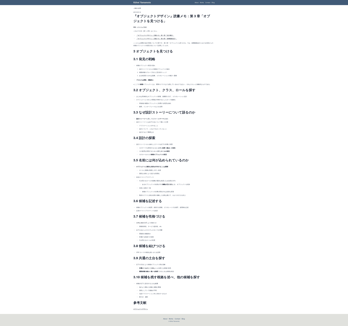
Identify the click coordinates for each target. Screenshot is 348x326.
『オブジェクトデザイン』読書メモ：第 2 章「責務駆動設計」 (156, 39)
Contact (207, 2)
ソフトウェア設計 (142, 27)
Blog (213, 2)
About (196, 2)
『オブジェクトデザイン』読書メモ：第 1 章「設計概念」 (155, 35)
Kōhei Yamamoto (142, 2)
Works (202, 2)
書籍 (134, 27)
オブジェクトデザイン (140, 309)
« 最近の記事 (137, 8)
